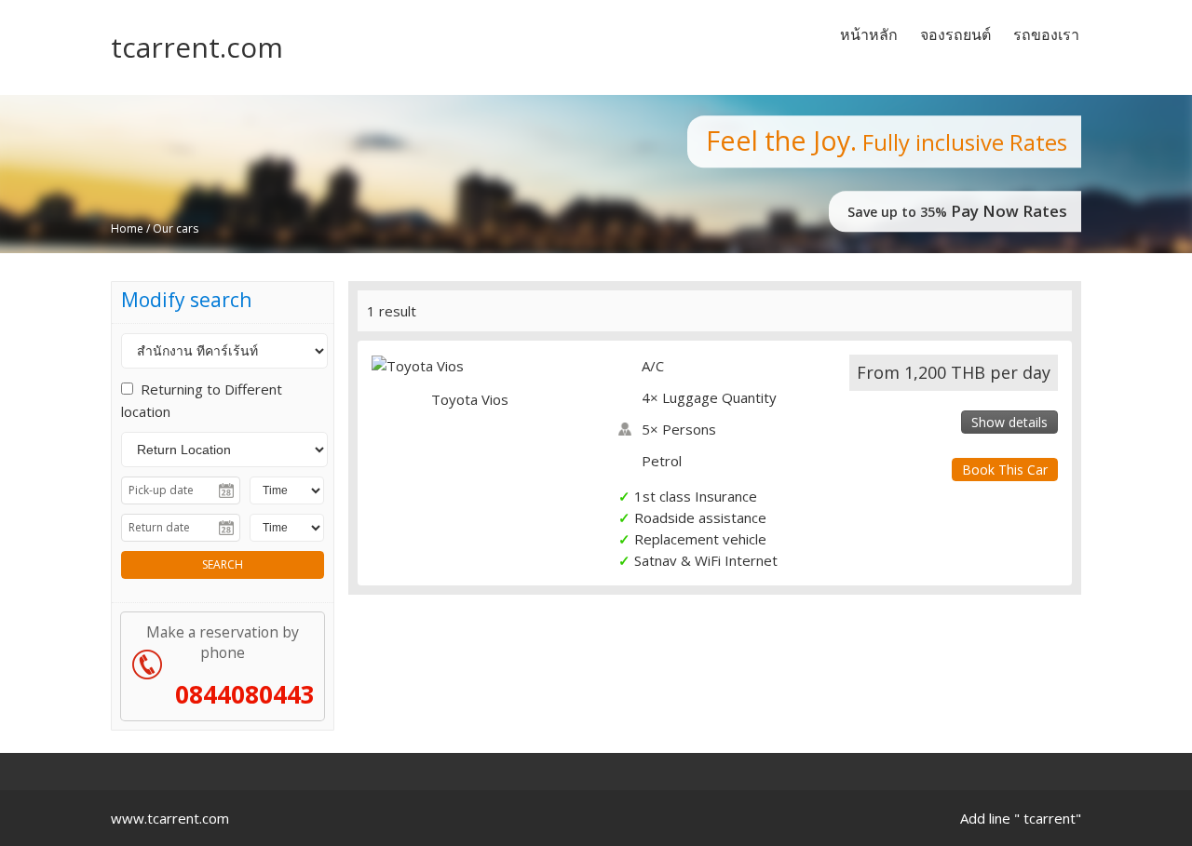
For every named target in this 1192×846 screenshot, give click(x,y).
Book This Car (1005, 469)
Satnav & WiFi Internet (706, 560)
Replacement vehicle (700, 539)
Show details (1009, 422)
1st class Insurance (695, 496)
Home (127, 228)
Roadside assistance (700, 517)
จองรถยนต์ (955, 34)
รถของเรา (1046, 34)
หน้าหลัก (869, 34)
